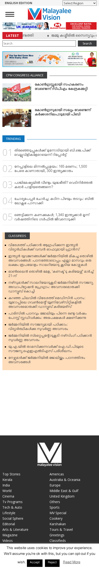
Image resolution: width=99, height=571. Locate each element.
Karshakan (58, 524)
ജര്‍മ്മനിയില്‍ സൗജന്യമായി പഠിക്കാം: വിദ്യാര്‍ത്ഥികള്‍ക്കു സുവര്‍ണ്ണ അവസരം (38, 327)
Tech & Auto (12, 507)
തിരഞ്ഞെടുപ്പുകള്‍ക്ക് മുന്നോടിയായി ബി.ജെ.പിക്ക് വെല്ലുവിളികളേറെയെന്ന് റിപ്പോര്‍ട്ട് (52, 153)
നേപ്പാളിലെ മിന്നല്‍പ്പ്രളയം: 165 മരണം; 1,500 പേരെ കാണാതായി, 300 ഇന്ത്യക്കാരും (50, 169)
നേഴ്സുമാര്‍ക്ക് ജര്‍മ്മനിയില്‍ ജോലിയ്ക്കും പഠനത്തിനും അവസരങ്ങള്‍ (46, 361)
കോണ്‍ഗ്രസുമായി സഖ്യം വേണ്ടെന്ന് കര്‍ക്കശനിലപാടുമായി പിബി (63, 113)
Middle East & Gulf (64, 490)
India (6, 485)
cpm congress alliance (24, 75)
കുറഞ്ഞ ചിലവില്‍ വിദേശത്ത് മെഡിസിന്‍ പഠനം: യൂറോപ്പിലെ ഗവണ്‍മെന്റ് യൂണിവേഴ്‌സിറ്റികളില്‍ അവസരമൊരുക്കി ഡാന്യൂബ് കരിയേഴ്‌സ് (46, 303)
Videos (7, 540)
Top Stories (11, 474)
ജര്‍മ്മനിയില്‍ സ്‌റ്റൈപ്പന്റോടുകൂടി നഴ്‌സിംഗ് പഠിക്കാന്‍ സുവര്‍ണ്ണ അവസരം (50, 339)
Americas (57, 474)
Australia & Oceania (65, 479)
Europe (55, 485)
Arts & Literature (15, 529)
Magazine (10, 535)
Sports (55, 507)
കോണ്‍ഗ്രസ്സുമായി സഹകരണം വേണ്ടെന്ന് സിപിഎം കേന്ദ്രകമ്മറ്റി (61, 87)
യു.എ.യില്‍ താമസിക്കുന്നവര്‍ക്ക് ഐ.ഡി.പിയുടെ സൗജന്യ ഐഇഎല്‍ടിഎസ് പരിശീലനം (46, 350)
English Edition (18, 3)
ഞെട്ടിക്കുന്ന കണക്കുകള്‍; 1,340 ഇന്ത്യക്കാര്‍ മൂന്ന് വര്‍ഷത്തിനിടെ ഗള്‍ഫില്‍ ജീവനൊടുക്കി (51, 218)
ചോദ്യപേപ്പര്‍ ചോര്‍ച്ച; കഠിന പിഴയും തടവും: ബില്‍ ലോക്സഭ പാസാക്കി (54, 202)
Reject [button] (52, 563)
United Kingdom (62, 496)
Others (55, 501)
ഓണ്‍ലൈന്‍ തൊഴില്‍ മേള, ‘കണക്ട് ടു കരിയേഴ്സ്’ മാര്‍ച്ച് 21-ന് (50, 274)
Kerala (7, 479)
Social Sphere (12, 518)
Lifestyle (8, 513)
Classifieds (17, 236)
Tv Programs (12, 501)
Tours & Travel (61, 529)
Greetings (57, 535)
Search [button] (87, 43)
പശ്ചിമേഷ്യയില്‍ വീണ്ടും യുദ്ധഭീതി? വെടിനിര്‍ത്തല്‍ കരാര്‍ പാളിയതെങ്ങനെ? (53, 186)
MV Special (58, 513)
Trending (13, 139)
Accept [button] (35, 563)
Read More (71, 563)
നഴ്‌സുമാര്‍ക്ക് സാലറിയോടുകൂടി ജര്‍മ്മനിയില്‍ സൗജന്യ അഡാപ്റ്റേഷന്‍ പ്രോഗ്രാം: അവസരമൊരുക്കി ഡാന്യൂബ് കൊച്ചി (50, 288)
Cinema (8, 496)
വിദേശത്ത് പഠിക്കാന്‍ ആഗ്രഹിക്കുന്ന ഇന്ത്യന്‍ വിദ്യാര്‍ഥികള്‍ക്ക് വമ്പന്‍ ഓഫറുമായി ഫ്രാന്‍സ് (44, 248)
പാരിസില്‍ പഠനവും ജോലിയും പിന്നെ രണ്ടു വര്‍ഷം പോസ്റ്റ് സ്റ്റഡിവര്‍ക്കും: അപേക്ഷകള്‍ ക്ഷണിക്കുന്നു (47, 316)
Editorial (8, 524)
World (7, 490)
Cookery (56, 518)
